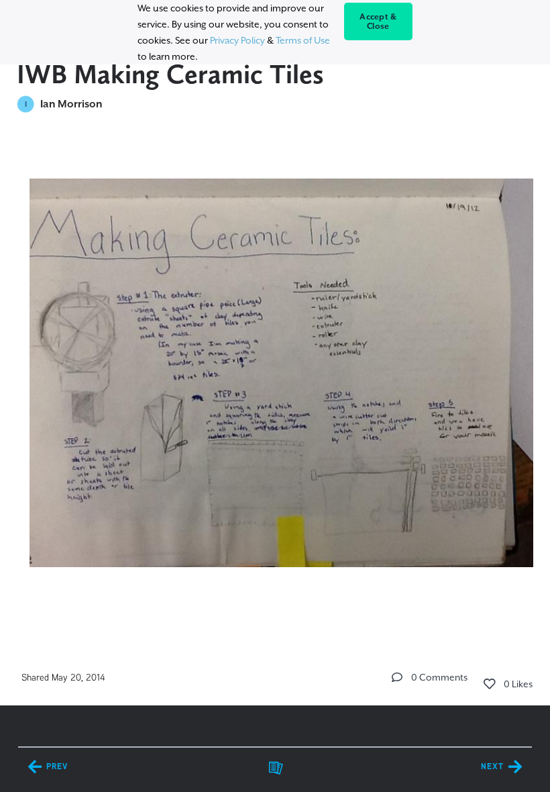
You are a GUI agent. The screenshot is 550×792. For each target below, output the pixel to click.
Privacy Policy (237, 40)
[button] (397, 677)
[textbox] (275, 366)
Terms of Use (303, 40)
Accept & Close (378, 21)
